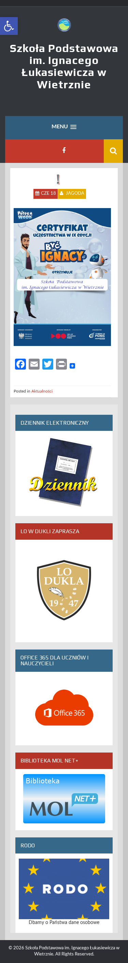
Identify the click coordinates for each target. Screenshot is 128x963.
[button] (9, 26)
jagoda (75, 193)
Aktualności (42, 391)
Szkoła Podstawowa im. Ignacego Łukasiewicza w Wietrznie (64, 66)
